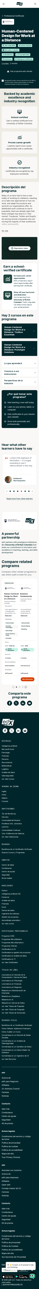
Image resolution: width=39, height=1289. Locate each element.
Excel (4, 907)
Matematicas (7, 766)
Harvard (5, 817)
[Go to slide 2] (19, 687)
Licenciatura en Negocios (12, 987)
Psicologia (6, 753)
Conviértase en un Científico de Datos (16, 1047)
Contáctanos (7, 1112)
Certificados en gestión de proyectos (16, 952)
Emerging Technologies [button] (9, 626)
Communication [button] (10, 623)
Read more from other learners (19, 499)
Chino (4, 795)
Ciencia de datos (8, 910)
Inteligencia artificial (9, 746)
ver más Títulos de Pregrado (13, 1006)
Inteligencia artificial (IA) (11, 894)
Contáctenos (7, 868)
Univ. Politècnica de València (13, 833)
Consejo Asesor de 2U (11, 1188)
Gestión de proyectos (10, 917)
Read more (8, 615)
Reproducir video (21, 248)
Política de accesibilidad (12, 1150)
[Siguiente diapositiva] (32, 491)
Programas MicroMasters (12, 939)
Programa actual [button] (9, 583)
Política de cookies (10, 1146)
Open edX (6, 1185)
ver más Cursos (8, 779)
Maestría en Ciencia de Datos (13, 1003)
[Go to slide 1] (16, 687)
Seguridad (6, 875)
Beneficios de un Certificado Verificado (17, 849)
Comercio (5, 897)
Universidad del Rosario (11, 820)
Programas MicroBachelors (13, 943)
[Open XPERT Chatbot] (32, 1274)
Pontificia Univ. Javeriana (12, 824)
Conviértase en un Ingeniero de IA (15, 1056)
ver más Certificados (10, 962)
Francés (5, 801)
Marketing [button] (24, 629)
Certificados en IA (9, 949)
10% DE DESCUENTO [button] (11, 649)
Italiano (4, 798)
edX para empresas (10, 1177)
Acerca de (6, 1078)
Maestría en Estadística (11, 996)
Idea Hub (6, 1109)
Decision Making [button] (25, 626)
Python (4, 890)
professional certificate (14, 16)
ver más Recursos (9, 1059)
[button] (4, 730)
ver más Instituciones (10, 837)
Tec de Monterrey (9, 814)
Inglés (4, 791)
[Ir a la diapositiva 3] (17, 491)
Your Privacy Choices (11, 1157)
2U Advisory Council (10, 1089)
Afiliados (5, 1085)
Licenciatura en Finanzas (11, 984)
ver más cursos (8, 924)
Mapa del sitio (8, 1154)
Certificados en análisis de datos (14, 956)
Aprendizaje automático (11, 920)
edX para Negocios (10, 1081)
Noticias (5, 1096)
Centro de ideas (8, 865)
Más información (27, 679)
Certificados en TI (9, 959)
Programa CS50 (8, 936)
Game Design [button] (9, 630)
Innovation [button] (8, 638)
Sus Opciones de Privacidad (14, 1257)
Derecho (5, 759)
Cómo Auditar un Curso (11, 1032)
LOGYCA (5, 827)
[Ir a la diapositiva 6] (29, 491)
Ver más (5, 231)
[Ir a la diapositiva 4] (21, 491)
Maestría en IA (7, 1000)
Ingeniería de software (10, 914)
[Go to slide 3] (22, 687)
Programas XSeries (9, 946)
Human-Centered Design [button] (10, 634)
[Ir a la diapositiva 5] (25, 491)
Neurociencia (7, 762)
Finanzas (5, 756)
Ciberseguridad (7, 776)
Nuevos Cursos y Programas (13, 852)
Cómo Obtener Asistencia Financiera (16, 1028)
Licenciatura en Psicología (12, 981)
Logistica (5, 769)
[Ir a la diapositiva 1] (10, 491)
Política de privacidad (11, 1143)
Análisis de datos (8, 772)
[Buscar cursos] (35, 4)
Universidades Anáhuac (11, 830)
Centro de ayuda (8, 871)
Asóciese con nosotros (11, 1170)
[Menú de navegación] (3, 4)
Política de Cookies (10, 1246)
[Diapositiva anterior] (7, 491)
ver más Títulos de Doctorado (13, 1013)
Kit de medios (7, 878)
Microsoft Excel (8, 749)
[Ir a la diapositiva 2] (14, 491)
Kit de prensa (7, 1123)
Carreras (5, 1092)
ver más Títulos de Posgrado (13, 1009)
